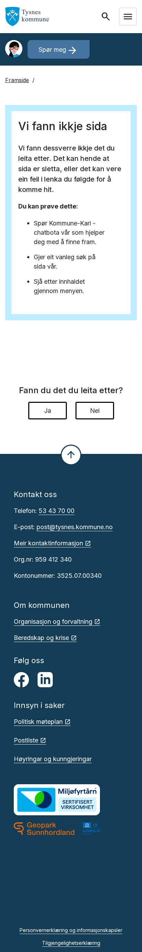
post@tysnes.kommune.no (75, 527)
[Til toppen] (71, 455)
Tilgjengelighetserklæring (71, 943)
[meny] (128, 17)
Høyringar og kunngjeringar (53, 758)
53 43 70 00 (56, 510)
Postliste (26, 740)
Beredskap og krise (41, 637)
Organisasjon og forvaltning (53, 621)
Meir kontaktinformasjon (48, 543)
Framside (17, 80)
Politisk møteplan (38, 721)
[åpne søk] (106, 17)
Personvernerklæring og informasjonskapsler (71, 930)
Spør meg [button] (58, 50)
